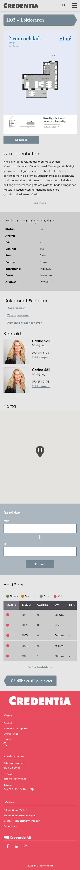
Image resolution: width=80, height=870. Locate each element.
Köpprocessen (16, 307)
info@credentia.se (14, 778)
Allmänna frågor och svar (24, 322)
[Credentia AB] (20, 5)
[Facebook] (7, 847)
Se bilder (21, 139)
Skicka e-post (41, 357)
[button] (40, 451)
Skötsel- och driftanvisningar (21, 820)
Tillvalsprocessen (18, 315)
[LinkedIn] (16, 847)
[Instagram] (25, 847)
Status (11, 605)
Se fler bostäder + (40, 667)
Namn (26, 605)
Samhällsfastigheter (15, 728)
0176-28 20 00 (12, 767)
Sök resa (40, 564)
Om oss (7, 739)
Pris (72, 605)
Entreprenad (10, 733)
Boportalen (10, 825)
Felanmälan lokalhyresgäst (20, 815)
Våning (42, 605)
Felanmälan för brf (15, 810)
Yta (57, 605)
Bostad (7, 723)
